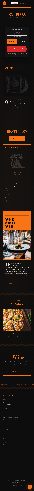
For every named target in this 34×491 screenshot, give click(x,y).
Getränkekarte (6, 436)
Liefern (11, 42)
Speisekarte (5, 433)
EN (25, 3)
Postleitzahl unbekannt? (17, 36)
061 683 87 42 (17, 172)
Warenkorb (5, 439)
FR (23, 3)
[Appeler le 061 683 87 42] (30, 487)
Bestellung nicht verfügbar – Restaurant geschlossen (17, 49)
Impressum (14, 482)
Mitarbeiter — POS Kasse (17, 485)
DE (20, 3)
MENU (4, 3)
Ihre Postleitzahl (17, 29)
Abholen (22, 42)
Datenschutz (19, 482)
